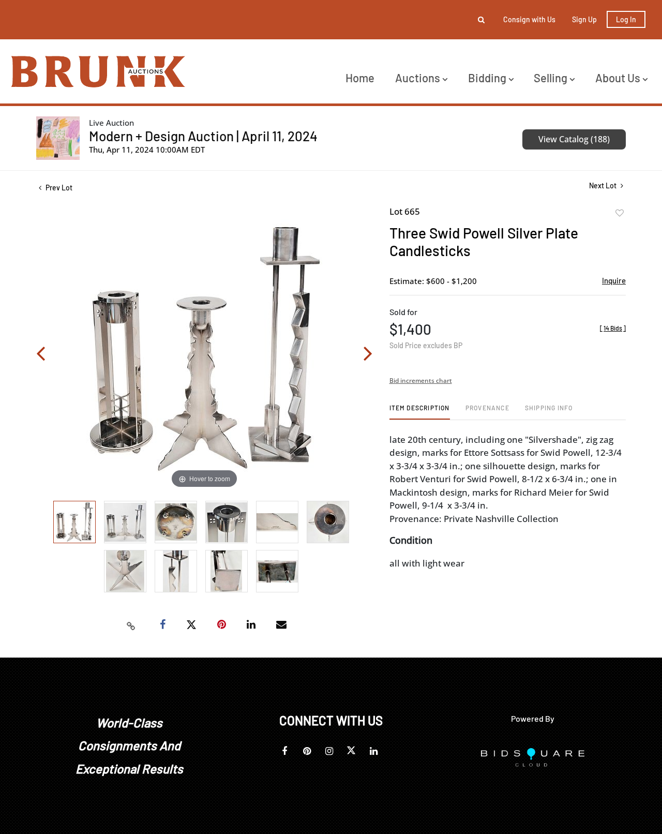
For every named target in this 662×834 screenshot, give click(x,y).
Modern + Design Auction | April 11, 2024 (203, 136)
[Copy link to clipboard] (131, 625)
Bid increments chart (420, 380)
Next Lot (603, 185)
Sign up (584, 19)
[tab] (419, 411)
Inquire (614, 280)
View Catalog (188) (574, 139)
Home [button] (359, 77)
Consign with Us (529, 19)
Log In (626, 19)
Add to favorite (619, 213)
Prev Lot (58, 187)
